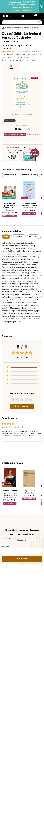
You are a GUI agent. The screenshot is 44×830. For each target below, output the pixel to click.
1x (17, 51)
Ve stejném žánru (28, 175)
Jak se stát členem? (34, 135)
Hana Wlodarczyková (10, 497)
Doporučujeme (10, 175)
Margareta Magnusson (32, 51)
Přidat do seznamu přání (23, 114)
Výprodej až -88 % (8, 198)
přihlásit (22, 559)
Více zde (20, 427)
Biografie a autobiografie (30, 27)
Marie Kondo (10, 210)
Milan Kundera (29, 493)
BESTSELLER (7, 195)
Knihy (9, 27)
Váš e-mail (6, 546)
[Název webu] (6, 16)
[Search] (39, 22)
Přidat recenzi (22, 406)
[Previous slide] (7, 92)
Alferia (11, 54)
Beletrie (16, 27)
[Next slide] (36, 92)
